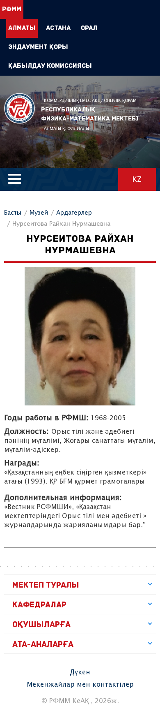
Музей (39, 213)
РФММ (19, 108)
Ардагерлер (74, 213)
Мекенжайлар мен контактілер (80, 685)
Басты (12, 213)
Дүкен (80, 672)
